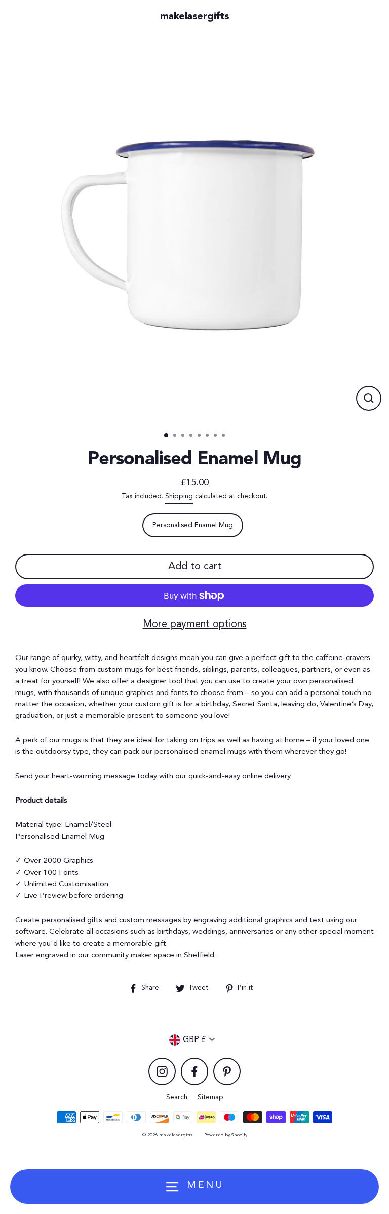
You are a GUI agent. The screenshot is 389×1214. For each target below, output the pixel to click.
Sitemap (210, 1097)
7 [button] (216, 436)
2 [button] (175, 436)
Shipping (179, 496)
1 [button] (166, 435)
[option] (194, 229)
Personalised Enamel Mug (192, 525)
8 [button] (224, 436)
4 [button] (191, 436)
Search (176, 1097)
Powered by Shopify (225, 1135)
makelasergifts (194, 17)
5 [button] (200, 436)
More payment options (195, 624)
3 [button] (183, 436)
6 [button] (208, 436)
